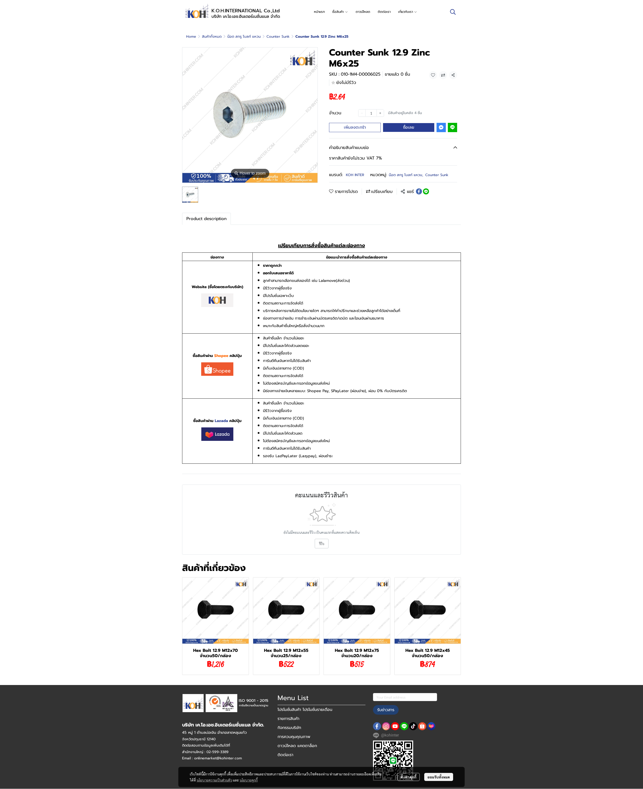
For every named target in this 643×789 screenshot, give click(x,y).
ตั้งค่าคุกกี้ (408, 777)
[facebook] (377, 726)
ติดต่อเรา (285, 755)
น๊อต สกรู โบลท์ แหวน (244, 36)
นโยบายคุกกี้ (249, 780)
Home (191, 36)
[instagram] (386, 726)
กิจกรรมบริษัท (289, 728)
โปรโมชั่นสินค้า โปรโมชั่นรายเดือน (305, 710)
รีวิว (321, 543)
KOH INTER (355, 175)
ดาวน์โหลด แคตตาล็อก (297, 746)
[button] (453, 12)
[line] (404, 726)
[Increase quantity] (380, 112)
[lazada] (431, 726)
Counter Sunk (278, 36)
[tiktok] (413, 726)
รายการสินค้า (288, 719)
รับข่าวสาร (385, 710)
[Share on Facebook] (419, 191)
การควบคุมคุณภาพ (294, 737)
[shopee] (422, 726)
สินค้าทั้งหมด (212, 36)
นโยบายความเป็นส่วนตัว (214, 780)
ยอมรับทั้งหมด (438, 777)
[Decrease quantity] (361, 112)
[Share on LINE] (426, 191)
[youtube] (395, 726)
